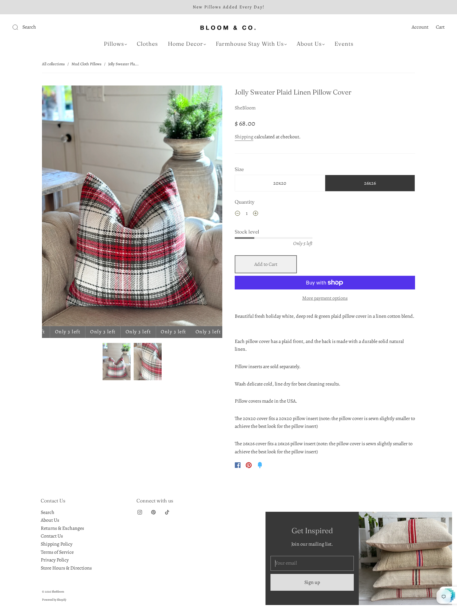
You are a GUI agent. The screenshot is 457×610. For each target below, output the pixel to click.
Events (344, 43)
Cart (440, 27)
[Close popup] (445, 518)
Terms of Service (57, 552)
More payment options (325, 298)
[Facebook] (237, 465)
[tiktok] (167, 512)
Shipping (244, 136)
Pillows (114, 43)
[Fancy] (259, 465)
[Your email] (312, 563)
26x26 (370, 183)
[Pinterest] (248, 465)
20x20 (279, 183)
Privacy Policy (55, 560)
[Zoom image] (132, 206)
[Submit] (57, 27)
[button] (60, 206)
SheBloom (245, 107)
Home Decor (185, 43)
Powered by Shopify (54, 600)
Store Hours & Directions (66, 568)
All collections (53, 64)
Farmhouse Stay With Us (250, 43)
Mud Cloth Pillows (86, 64)
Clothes (147, 43)
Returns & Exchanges (62, 528)
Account (420, 27)
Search (47, 512)
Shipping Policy (56, 544)
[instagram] (139, 512)
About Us (309, 43)
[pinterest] (153, 512)
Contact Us (52, 536)
